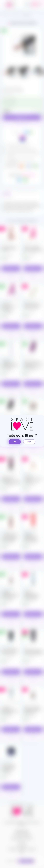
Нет (29, 442)
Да (14, 442)
